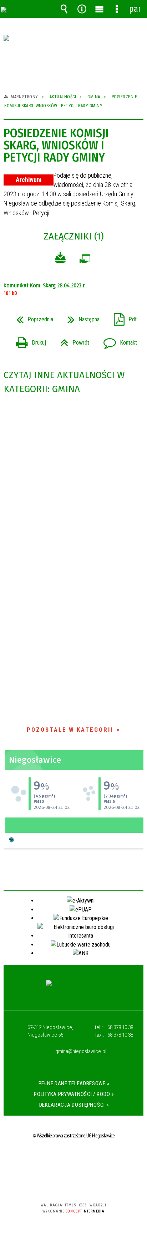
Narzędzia (81, 9)
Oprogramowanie (85, 260)
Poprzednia (32, 317)
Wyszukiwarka (64, 9)
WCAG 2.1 (95, 1184)
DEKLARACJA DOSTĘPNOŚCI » (74, 1105)
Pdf (122, 317)
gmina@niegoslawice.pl (80, 1051)
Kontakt (117, 340)
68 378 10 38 (120, 1027)
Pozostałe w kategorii (70, 729)
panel (134, 9)
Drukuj (28, 340)
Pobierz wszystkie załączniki (60, 258)
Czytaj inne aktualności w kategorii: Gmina (64, 382)
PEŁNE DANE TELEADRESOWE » (74, 1083)
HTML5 (62, 1184)
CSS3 (73, 1184)
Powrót (72, 340)
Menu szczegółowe (117, 9)
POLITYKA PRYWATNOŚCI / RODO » (73, 1094)
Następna (81, 317)
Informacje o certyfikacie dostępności (74, 1159)
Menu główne (99, 9)
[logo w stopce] (73, 989)
